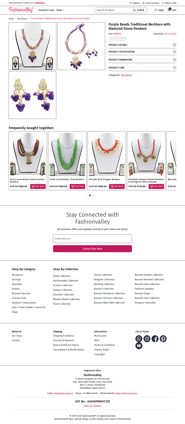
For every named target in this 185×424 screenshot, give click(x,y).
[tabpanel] (28, 160)
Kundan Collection (62, 285)
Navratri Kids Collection (147, 298)
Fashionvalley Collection (65, 280)
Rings (15, 312)
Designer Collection (104, 279)
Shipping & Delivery (63, 335)
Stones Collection (103, 274)
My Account (100, 335)
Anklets (16, 288)
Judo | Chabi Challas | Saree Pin (29, 307)
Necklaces (22, 18)
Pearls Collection (62, 303)
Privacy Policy (101, 349)
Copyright (99, 354)
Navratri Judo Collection (147, 284)
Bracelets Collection (63, 294)
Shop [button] (59, 10)
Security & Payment (63, 340)
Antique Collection (62, 290)
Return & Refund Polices (66, 345)
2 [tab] (92, 195)
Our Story (17, 335)
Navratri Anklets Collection (149, 274)
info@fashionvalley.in (63, 393)
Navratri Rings (142, 293)
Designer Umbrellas (145, 302)
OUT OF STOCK (117, 38)
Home (11, 18)
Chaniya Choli (19, 298)
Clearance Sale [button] (46, 10)
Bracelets (17, 284)
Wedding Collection (104, 284)
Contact (16, 340)
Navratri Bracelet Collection (149, 279)
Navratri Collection (104, 288)
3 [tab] (95, 195)
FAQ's (97, 340)
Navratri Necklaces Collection (109, 293)
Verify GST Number (92, 406)
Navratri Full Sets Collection (108, 298)
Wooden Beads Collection (66, 299)
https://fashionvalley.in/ (126, 393)
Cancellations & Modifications (68, 349)
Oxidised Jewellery (144, 288)
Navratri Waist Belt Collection (109, 302)
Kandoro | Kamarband (24, 302)
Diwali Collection (61, 276)
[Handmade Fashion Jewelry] (21, 10)
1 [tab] (90, 195)
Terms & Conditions (104, 345)
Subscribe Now (92, 248)
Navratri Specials (21, 293)
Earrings (16, 279)
